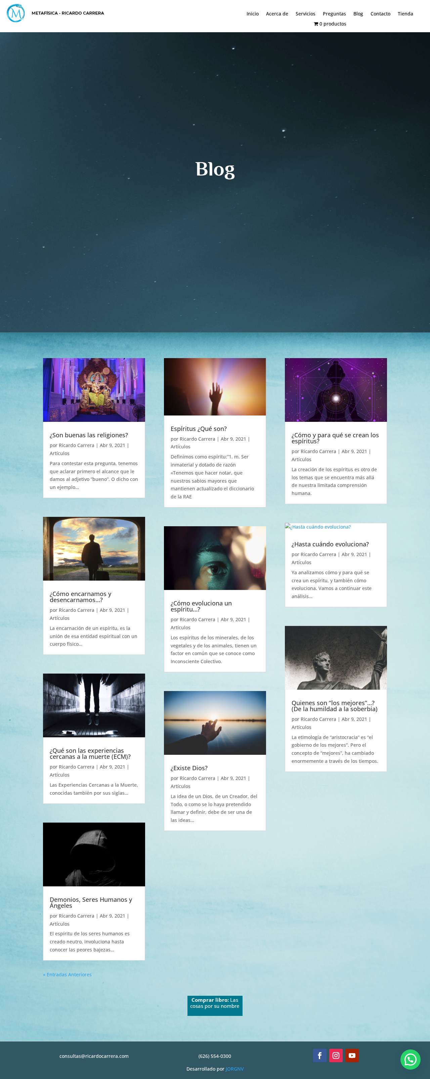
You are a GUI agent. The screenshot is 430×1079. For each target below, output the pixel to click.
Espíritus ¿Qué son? (199, 429)
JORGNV (235, 1069)
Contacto (380, 14)
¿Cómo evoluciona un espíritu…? (201, 606)
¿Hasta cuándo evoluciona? (330, 544)
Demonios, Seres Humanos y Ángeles (91, 902)
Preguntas (334, 14)
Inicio (253, 14)
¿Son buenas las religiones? (89, 435)
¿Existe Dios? (189, 768)
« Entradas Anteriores (67, 974)
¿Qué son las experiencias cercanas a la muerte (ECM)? (90, 753)
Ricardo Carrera (76, 445)
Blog (358, 14)
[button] (410, 1059)
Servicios (305, 14)
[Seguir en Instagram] (336, 1055)
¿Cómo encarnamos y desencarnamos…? (80, 597)
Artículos (60, 453)
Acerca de (277, 14)
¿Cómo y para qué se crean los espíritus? (335, 438)
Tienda (405, 14)
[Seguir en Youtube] (352, 1055)
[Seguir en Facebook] (320, 1055)
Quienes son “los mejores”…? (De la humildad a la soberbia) (335, 706)
